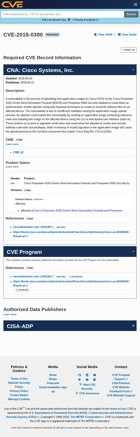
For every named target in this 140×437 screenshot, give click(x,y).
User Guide (129, 34)
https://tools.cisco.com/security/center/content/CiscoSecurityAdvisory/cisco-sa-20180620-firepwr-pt (71, 234)
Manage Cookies (19, 399)
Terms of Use (19, 378)
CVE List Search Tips (54, 19)
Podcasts (53, 383)
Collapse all (129, 50)
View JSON (105, 34)
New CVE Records (88, 386)
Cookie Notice (19, 395)
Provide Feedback (85, 19)
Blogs (53, 379)
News (53, 374)
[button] (135, 4)
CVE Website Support (121, 395)
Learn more (12, 144)
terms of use (118, 408)
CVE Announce (89, 393)
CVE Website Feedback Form (119, 389)
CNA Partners (121, 383)
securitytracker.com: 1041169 (32, 226)
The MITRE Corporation (86, 416)
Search (131, 14)
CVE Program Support (121, 376)
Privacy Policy (19, 391)
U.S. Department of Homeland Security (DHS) (58, 412)
